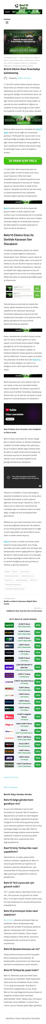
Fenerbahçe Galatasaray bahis (23, 66)
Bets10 (6, 60)
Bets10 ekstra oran (26, 57)
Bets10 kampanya (21, 580)
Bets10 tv (24, 63)
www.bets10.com (11, 777)
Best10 (36, 57)
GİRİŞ (38, 625)
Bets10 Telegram (11, 787)
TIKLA (38, 632)
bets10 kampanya (14, 63)
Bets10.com (9, 920)
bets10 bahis (14, 60)
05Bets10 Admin (24, 78)
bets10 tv (37, 359)
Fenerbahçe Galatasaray (13, 584)
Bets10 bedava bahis (27, 60)
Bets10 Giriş (9, 580)
